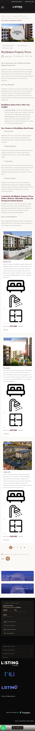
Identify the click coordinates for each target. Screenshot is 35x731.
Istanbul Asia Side (29, 1)
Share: (2, 558)
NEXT (24, 547)
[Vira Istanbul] (17, 351)
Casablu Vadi (6, 472)
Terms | (17, 721)
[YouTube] (16, 704)
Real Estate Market (8, 48)
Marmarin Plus (7, 261)
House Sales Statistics (24, 554)
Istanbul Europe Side (17, 1)
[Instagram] (21, 704)
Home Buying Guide (8, 45)
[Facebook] (1, 704)
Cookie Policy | (23, 721)
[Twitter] (6, 704)
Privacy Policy (30, 721)
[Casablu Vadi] (17, 455)
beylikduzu (15, 554)
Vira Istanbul (6, 368)
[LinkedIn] (11, 704)
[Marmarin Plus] (17, 245)
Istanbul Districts (22, 45)
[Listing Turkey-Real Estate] (17, 7)
